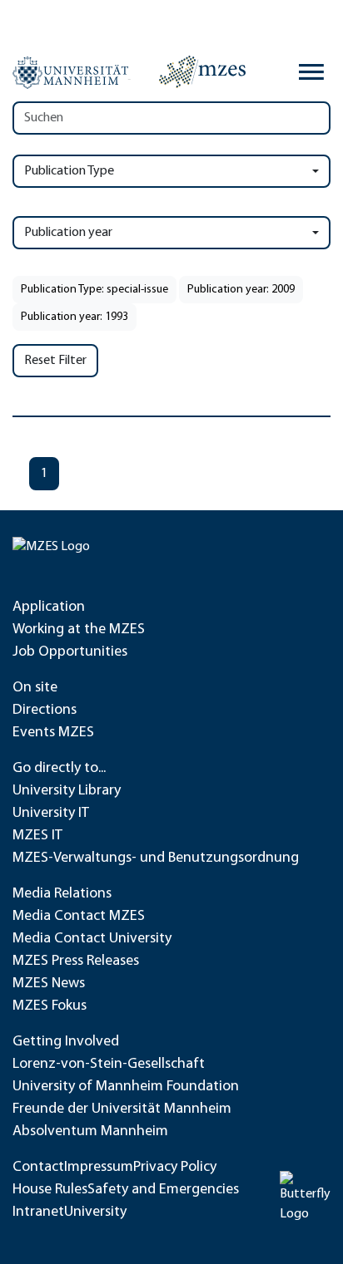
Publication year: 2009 (241, 289)
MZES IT (37, 836)
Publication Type (69, 171)
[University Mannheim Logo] (71, 72)
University (95, 1212)
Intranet (38, 1212)
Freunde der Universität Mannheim (121, 1109)
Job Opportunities (69, 652)
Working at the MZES (78, 629)
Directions (44, 710)
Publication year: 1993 (74, 317)
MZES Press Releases (75, 961)
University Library (66, 791)
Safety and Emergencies (163, 1190)
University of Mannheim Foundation (125, 1087)
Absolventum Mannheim (90, 1131)
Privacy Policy (174, 1167)
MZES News (48, 983)
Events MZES (53, 732)
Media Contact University (92, 939)
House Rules (49, 1190)
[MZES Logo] (202, 71)
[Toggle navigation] (311, 72)
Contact (38, 1167)
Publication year (68, 232)
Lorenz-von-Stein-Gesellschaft (108, 1064)
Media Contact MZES (78, 916)
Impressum (98, 1167)
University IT (50, 813)
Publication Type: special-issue (94, 289)
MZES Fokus (49, 1006)
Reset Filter (55, 360)
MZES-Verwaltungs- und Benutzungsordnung (155, 858)
